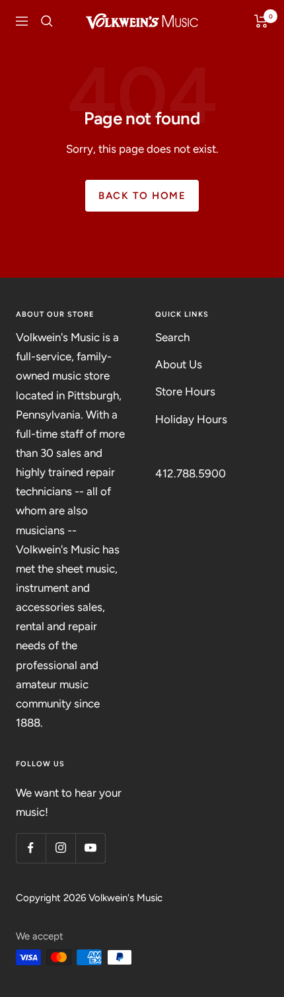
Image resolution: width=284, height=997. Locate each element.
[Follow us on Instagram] (60, 848)
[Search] (47, 21)
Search (172, 337)
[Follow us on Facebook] (31, 848)
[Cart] (261, 21)
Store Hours (185, 391)
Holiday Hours (191, 419)
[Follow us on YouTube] (90, 848)
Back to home (142, 196)
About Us (178, 364)
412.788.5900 (190, 473)
